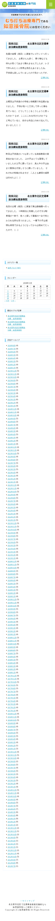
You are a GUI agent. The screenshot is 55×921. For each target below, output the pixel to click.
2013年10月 (12, 835)
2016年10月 (12, 720)
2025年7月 (12, 387)
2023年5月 (12, 469)
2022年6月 (12, 504)
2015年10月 (12, 758)
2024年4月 (12, 435)
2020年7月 (12, 577)
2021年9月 (12, 533)
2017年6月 (12, 695)
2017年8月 (12, 688)
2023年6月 (12, 466)
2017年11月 (12, 679)
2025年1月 (12, 406)
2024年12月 (12, 409)
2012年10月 (12, 857)
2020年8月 (12, 574)
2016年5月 (12, 736)
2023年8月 (12, 460)
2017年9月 (12, 685)
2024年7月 (12, 425)
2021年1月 (12, 558)
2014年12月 (12, 790)
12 (8, 293)
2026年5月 (12, 355)
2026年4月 (12, 358)
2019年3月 (12, 628)
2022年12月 (12, 485)
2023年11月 (12, 450)
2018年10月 (12, 644)
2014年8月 (12, 803)
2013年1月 (12, 847)
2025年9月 (12, 381)
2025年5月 (12, 393)
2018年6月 (12, 657)
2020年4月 (12, 587)
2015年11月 (12, 755)
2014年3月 (12, 819)
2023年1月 (12, 482)
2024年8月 (12, 422)
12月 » (13, 301)
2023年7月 (12, 463)
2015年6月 (12, 771)
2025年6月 (12, 390)
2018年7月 (12, 654)
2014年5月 (12, 812)
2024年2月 (12, 441)
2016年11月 (12, 717)
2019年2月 (12, 631)
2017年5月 (12, 698)
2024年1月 (12, 444)
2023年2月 (12, 479)
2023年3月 (12, 476)
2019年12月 (12, 600)
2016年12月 (12, 714)
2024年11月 (12, 412)
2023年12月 (12, 447)
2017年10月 (12, 682)
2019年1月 (12, 634)
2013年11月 (12, 831)
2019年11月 (12, 603)
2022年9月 (12, 495)
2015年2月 (12, 784)
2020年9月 (12, 571)
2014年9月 (12, 800)
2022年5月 (12, 508)
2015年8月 (12, 765)
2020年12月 (12, 561)
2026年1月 (12, 368)
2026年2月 (12, 365)
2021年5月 (12, 546)
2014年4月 (12, 815)
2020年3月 (12, 590)
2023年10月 (12, 454)
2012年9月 (12, 860)
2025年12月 (12, 371)
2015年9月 (12, 762)
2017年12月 (12, 676)
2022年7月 (12, 501)
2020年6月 (12, 580)
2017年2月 (12, 708)
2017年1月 (12, 711)
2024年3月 (12, 438)
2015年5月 (12, 774)
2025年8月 (12, 384)
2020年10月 (12, 568)
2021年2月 (12, 555)
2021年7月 (12, 539)
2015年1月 (12, 787)
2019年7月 (12, 615)
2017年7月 (12, 692)
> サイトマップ (28, 901)
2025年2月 (12, 403)
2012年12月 (12, 850)
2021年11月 (12, 526)
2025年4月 (12, 396)
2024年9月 (12, 419)
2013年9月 (12, 838)
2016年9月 (12, 723)
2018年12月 (12, 638)
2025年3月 (12, 400)
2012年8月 (12, 863)
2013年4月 (12, 841)
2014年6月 (12, 809)
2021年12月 (12, 523)
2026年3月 (12, 361)
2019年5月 (12, 622)
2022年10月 (12, 492)
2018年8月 (12, 650)
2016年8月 (12, 727)
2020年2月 (12, 593)
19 (8, 296)
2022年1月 (12, 520)
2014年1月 (12, 825)
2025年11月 (12, 374)
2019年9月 (12, 609)
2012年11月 (12, 853)
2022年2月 (12, 517)
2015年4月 (12, 777)
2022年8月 (12, 498)
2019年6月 (12, 619)
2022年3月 (12, 514)
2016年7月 (12, 730)
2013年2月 (12, 844)
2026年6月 (12, 352)
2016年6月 (12, 733)
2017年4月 (12, 701)
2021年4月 (12, 549)
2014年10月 (12, 796)
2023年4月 (12, 473)
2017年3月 (12, 704)
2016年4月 (12, 739)
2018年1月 (12, 673)
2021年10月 (12, 530)
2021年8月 (12, 536)
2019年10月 (12, 606)
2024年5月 (12, 431)
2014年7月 (12, 806)
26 (8, 298)
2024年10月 (12, 415)
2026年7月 (12, 349)
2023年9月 (12, 457)
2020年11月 (12, 565)
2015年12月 (12, 752)
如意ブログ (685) (14, 268)
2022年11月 (12, 488)
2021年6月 (12, 542)
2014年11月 (12, 793)
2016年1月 (12, 749)
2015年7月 (12, 768)
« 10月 (7, 301)
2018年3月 (12, 666)
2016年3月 (12, 742)
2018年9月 (12, 647)
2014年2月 (12, 822)
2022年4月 (12, 511)
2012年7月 (12, 866)
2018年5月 (12, 660)
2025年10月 (12, 377)
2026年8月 (12, 346)
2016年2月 (12, 746)
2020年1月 (12, 596)
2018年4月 (12, 663)
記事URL (45, 78)
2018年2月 (12, 669)
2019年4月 (12, 625)
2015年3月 (12, 781)
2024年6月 (12, 428)
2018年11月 (12, 641)
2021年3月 (12, 552)
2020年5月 (12, 584)
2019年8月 (12, 612)
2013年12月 (12, 828)
